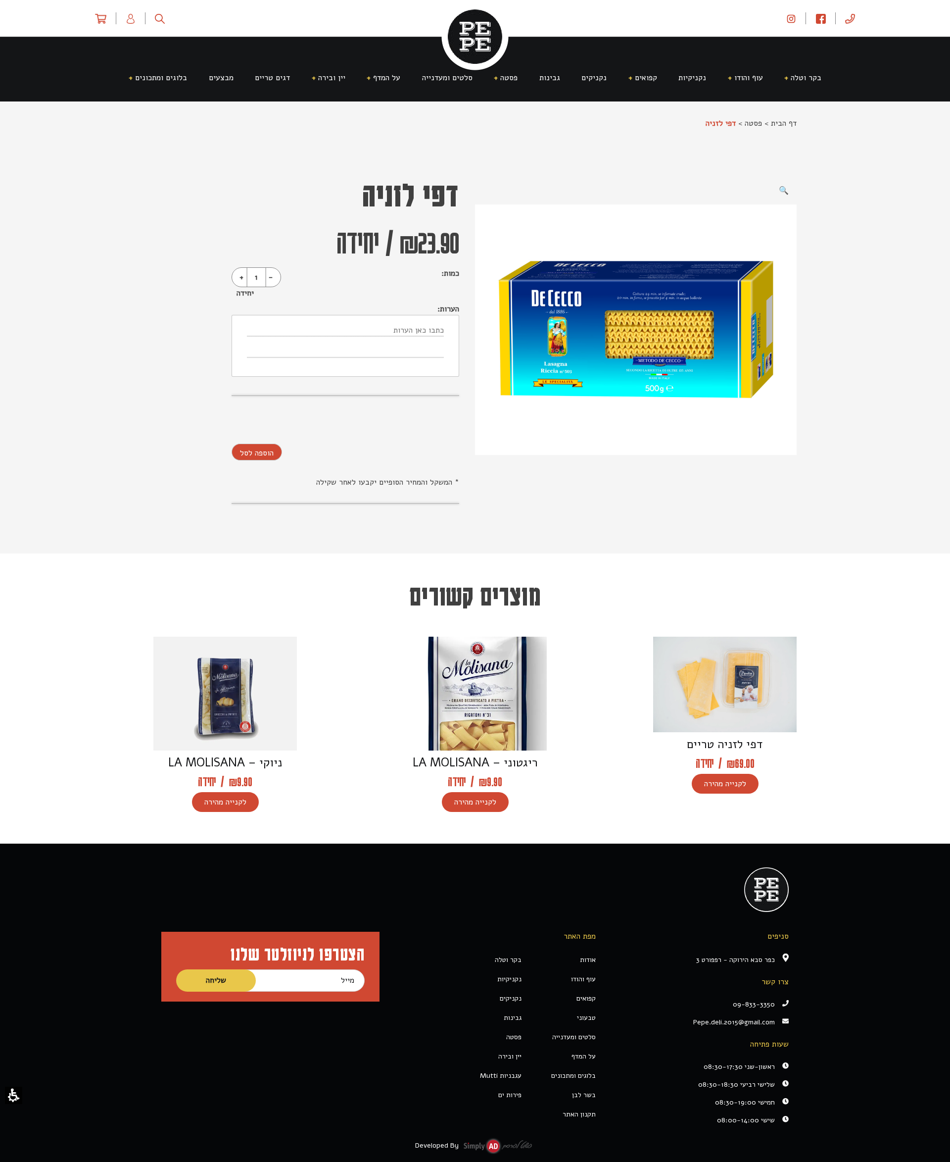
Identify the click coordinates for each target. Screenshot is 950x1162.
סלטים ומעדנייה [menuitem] (447, 77)
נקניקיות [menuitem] (692, 77)
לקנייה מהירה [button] (725, 783)
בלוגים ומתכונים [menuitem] (161, 77)
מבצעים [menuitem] (221, 77)
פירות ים (510, 1095)
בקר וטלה (508, 959)
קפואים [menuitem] (646, 77)
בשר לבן (584, 1095)
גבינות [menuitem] (549, 77)
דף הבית (784, 123)
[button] (13, 1095)
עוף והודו (583, 979)
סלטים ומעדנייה (574, 1037)
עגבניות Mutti (501, 1075)
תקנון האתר (579, 1114)
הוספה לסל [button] (257, 453)
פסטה (753, 123)
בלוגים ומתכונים (573, 1075)
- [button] (270, 277)
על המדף (583, 1056)
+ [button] (241, 277)
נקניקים (511, 998)
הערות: (448, 308)
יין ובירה (510, 1056)
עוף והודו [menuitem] (748, 77)
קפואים (586, 998)
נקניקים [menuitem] (594, 77)
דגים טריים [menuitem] (272, 77)
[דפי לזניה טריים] (636, 330)
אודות (588, 959)
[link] (791, 18)
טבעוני (586, 1017)
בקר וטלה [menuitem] (806, 77)
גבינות (513, 1017)
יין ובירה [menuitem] (331, 77)
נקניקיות (509, 979)
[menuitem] (850, 18)
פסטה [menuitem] (509, 77)
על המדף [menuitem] (386, 77)
